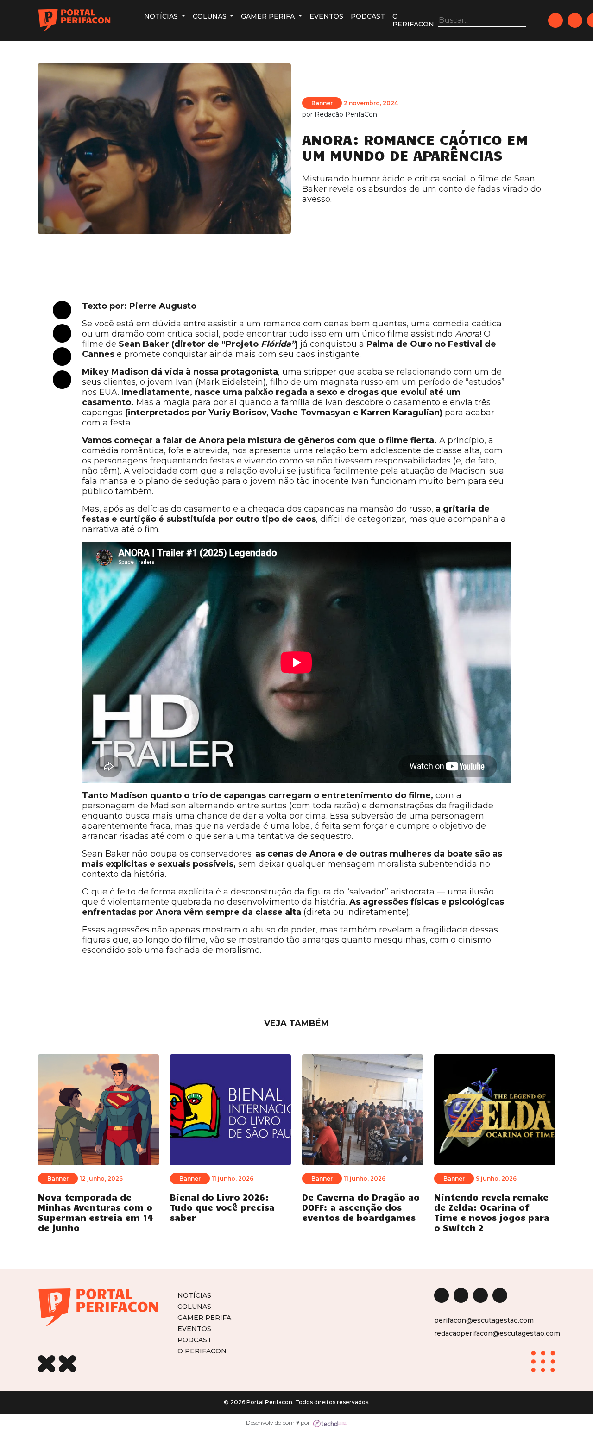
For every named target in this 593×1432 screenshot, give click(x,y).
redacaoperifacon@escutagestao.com (497, 1333)
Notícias (162, 16)
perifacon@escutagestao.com (484, 1320)
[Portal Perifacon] (74, 20)
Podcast (368, 16)
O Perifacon (413, 20)
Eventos (326, 16)
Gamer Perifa (268, 16)
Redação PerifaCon (346, 114)
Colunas (210, 16)
